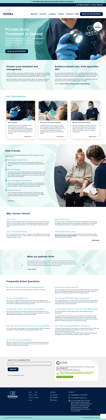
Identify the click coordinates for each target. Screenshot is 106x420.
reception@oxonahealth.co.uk (79, 397)
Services (43, 14)
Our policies (98, 417)
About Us (34, 14)
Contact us (70, 14)
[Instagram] (54, 397)
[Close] (104, 1)
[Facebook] (54, 395)
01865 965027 (83, 5)
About (30, 392)
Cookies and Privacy (88, 417)
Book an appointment (91, 14)
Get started (11, 200)
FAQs (77, 14)
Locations (52, 14)
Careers (36, 397)
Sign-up (13, 369)
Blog (36, 395)
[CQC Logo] (61, 364)
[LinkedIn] (53, 399)
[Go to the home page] (8, 12)
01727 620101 (97, 5)
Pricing (61, 14)
